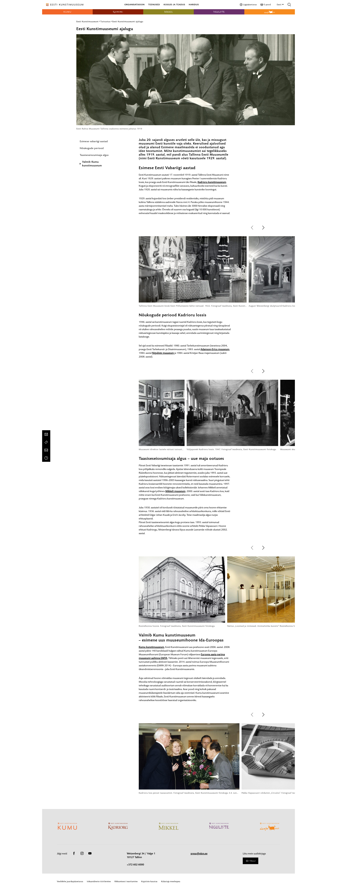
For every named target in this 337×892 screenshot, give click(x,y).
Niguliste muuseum (163, 353)
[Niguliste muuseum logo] (219, 11)
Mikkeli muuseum (175, 491)
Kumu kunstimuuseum (151, 647)
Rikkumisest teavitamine (126, 881)
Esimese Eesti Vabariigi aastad (167, 167)
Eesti (279, 4)
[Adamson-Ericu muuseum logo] (269, 11)
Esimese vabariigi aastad (94, 141)
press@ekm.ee (199, 853)
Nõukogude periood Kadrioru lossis (172, 315)
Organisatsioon (134, 4)
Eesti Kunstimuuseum (87, 21)
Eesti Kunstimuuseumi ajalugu (127, 21)
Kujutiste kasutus (149, 881)
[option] (193, 271)
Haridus (194, 4)
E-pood (267, 4)
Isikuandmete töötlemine (99, 881)
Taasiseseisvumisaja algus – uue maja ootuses (181, 458)
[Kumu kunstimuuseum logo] (67, 11)
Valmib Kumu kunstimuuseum (92, 163)
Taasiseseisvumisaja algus (94, 155)
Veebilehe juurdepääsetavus (70, 881)
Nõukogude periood (92, 148)
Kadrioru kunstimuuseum (212, 182)
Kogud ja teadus (174, 4)
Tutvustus (105, 21)
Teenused (154, 4)
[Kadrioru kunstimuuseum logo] (118, 11)
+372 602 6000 (135, 864)
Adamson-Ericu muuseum (214, 349)
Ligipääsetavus (250, 4)
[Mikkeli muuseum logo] (168, 11)
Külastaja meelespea (170, 881)
